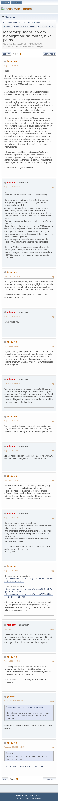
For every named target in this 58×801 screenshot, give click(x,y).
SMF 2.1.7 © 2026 (23, 798)
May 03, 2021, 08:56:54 (12, 276)
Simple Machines (35, 798)
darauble (12, 61)
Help (18, 795)
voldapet (11, 182)
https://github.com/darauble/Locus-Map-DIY (23, 766)
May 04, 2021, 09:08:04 (12, 383)
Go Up (5, 779)
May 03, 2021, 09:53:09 (12, 316)
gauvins (11, 696)
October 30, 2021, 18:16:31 (13, 701)
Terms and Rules (27, 795)
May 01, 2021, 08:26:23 (12, 65)
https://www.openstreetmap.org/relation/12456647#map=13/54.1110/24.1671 (28, 590)
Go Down (6, 54)
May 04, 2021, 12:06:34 (12, 450)
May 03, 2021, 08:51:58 (12, 187)
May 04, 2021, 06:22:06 (12, 346)
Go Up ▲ (38, 795)
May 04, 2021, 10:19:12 (12, 421)
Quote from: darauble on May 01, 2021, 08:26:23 (27, 707)
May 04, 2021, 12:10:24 (12, 480)
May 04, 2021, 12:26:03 (12, 518)
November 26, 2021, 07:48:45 (14, 747)
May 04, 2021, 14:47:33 (12, 661)
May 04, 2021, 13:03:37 (12, 570)
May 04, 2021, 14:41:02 (12, 629)
